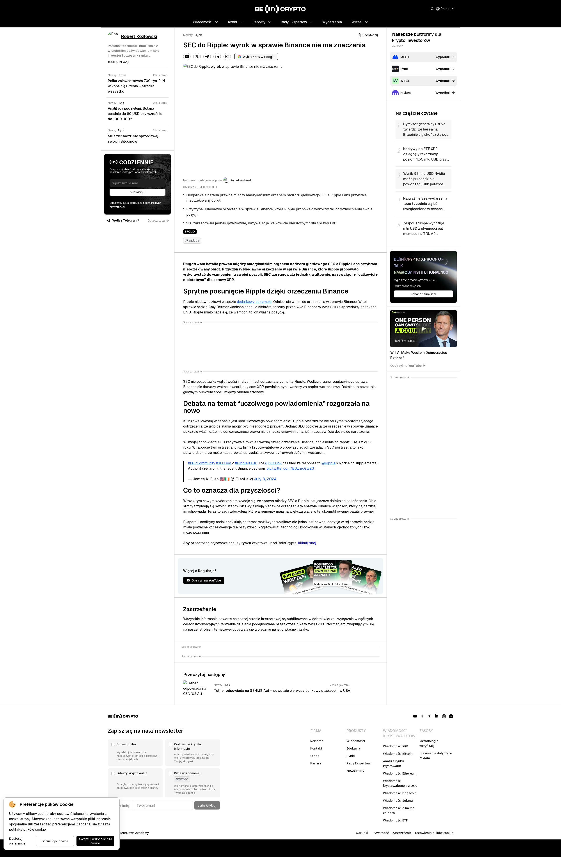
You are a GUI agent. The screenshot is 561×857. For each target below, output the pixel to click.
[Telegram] (207, 56)
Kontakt (316, 748)
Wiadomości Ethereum (400, 773)
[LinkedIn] (217, 56)
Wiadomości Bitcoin (398, 753)
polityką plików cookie (27, 829)
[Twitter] (197, 56)
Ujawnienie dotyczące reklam (435, 755)
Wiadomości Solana (398, 800)
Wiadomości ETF (395, 820)
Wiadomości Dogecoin (400, 793)
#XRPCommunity (201, 463)
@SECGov (273, 463)
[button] (135, 752)
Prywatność (380, 833)
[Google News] (451, 716)
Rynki (198, 35)
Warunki (361, 833)
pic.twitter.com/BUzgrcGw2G (290, 468)
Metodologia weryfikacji (429, 743)
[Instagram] (227, 56)
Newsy (188, 35)
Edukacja (353, 748)
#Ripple (241, 463)
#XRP (253, 463)
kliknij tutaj (307, 543)
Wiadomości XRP (395, 746)
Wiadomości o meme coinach (398, 810)
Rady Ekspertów (358, 763)
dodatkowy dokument (254, 301)
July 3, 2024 (265, 478)
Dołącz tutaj (156, 220)
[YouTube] (187, 56)
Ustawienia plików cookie (434, 833)
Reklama (316, 741)
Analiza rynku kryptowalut (393, 763)
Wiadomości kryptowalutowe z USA (400, 783)
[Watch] (423, 328)
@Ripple (328, 463)
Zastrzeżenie (402, 833)
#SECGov (223, 463)
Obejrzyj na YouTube (406, 365)
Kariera (315, 763)
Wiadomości (356, 741)
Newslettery (355, 771)
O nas (314, 756)
